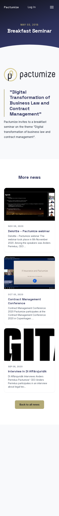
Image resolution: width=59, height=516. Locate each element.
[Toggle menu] (52, 7)
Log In (32, 7)
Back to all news (29, 404)
